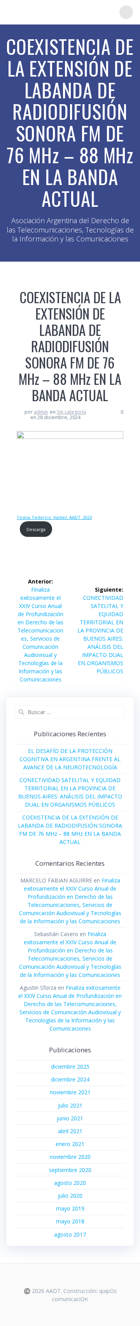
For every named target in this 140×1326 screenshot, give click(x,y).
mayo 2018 (70, 1221)
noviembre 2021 (70, 1092)
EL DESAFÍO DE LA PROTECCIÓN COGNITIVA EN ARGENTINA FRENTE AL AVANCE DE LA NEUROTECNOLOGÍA (70, 759)
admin (41, 412)
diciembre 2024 (70, 1079)
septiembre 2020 (70, 1170)
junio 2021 (70, 1118)
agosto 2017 (70, 1234)
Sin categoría (71, 412)
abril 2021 (70, 1131)
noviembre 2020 (70, 1156)
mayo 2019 (70, 1208)
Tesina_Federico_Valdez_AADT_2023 (54, 517)
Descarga (36, 529)
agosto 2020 (70, 1182)
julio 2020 (70, 1195)
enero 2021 (70, 1144)
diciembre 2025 (70, 1066)
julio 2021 (70, 1105)
